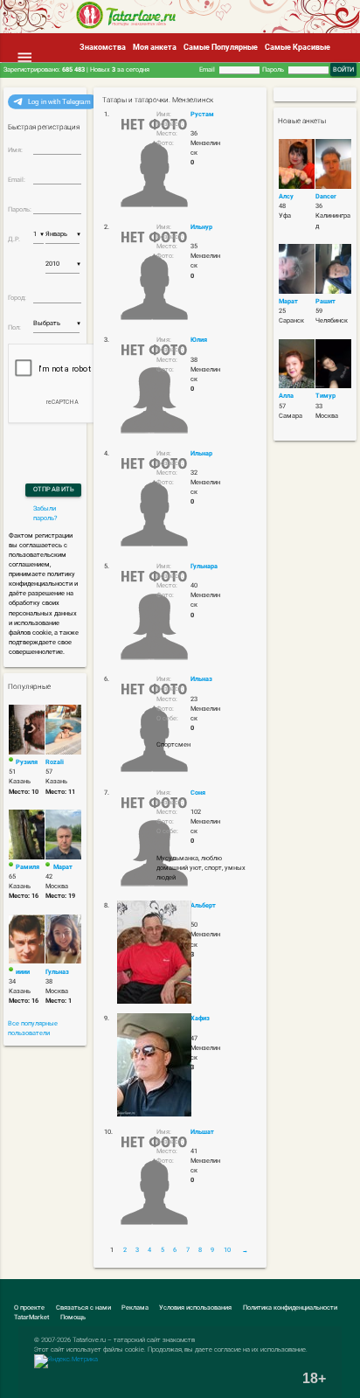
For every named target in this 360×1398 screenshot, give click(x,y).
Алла (286, 396)
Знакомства (103, 47)
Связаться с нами (83, 1307)
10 (227, 1250)
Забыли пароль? (45, 513)
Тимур (325, 396)
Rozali (54, 762)
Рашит (325, 301)
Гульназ (57, 972)
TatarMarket (31, 1317)
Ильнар (201, 453)
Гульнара (204, 566)
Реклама (135, 1307)
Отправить (54, 489)
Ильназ (201, 679)
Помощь (73, 1317)
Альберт (203, 905)
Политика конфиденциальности (290, 1307)
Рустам (202, 114)
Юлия (198, 340)
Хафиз (200, 1018)
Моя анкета (155, 47)
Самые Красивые (297, 47)
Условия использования (195, 1307)
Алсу (286, 196)
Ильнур (201, 227)
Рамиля (27, 867)
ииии (23, 972)
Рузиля (27, 762)
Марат (63, 867)
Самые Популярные (220, 47)
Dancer (325, 196)
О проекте (29, 1307)
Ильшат (202, 1132)
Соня (197, 792)
